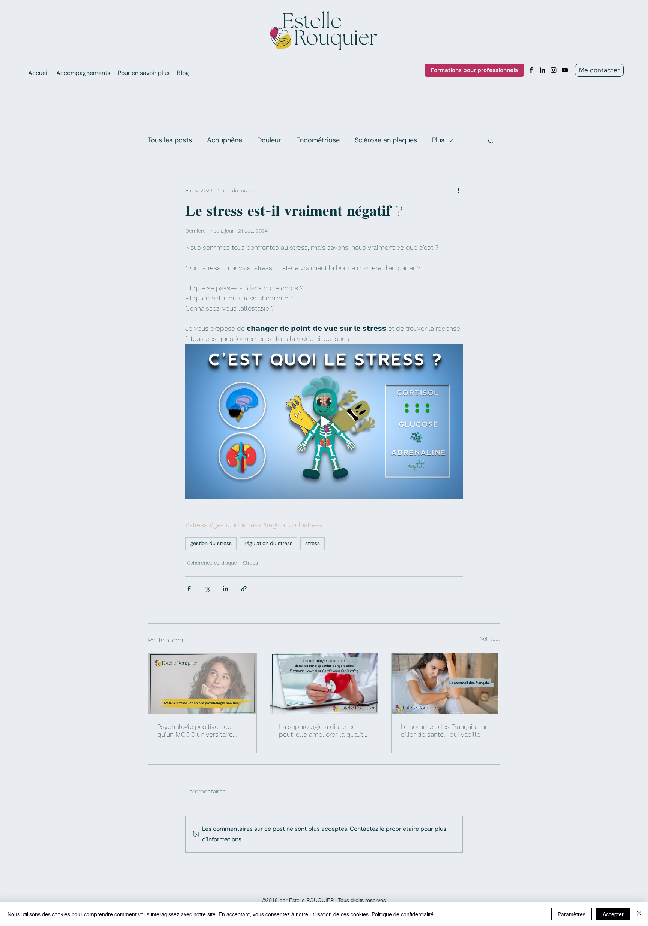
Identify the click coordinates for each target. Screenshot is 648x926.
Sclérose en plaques (386, 140)
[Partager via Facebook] (188, 588)
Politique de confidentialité (403, 914)
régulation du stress (268, 543)
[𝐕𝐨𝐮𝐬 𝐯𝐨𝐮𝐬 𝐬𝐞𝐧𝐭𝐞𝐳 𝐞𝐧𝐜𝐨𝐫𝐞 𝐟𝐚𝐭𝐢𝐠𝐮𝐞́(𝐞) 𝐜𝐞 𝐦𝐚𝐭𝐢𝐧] (446, 683)
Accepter (613, 914)
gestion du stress (211, 543)
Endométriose (318, 140)
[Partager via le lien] (244, 588)
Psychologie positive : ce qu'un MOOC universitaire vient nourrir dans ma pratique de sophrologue (195, 730)
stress (312, 543)
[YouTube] (564, 70)
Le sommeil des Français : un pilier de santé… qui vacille (444, 730)
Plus (438, 140)
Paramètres (571, 914)
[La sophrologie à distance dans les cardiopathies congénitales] (324, 683)
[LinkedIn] (542, 70)
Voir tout (490, 639)
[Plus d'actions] (458, 190)
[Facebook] (531, 70)
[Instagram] (553, 70)
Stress (250, 563)
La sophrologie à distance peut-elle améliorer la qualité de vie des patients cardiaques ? (323, 730)
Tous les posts (170, 140)
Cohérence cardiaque (212, 563)
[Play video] (324, 421)
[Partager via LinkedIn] (225, 588)
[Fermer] (639, 914)
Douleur (269, 140)
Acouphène (224, 140)
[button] (490, 140)
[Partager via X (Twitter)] (207, 588)
